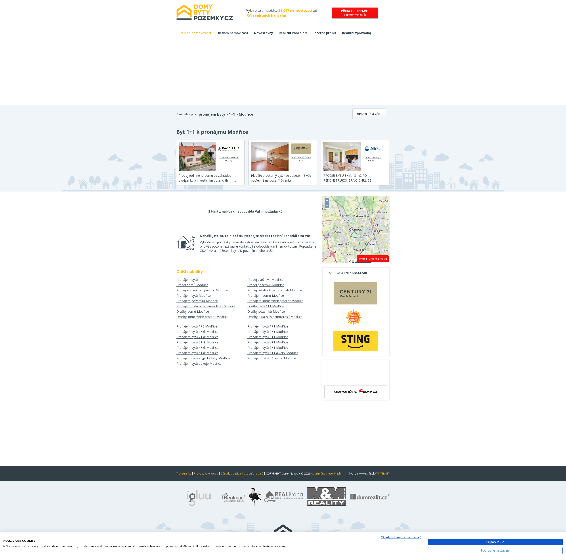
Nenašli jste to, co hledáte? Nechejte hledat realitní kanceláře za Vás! (256, 236)
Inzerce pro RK (325, 33)
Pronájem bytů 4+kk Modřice (197, 347)
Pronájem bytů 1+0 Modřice (196, 326)
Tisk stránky (183, 473)
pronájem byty (212, 114)
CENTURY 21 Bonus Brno (301, 159)
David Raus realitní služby (229, 159)
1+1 (232, 114)
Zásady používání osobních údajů (242, 473)
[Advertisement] (283, 72)
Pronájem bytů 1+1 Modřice (267, 326)
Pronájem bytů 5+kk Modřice (197, 353)
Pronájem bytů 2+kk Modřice (197, 337)
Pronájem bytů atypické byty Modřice (203, 358)
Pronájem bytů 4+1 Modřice (267, 342)
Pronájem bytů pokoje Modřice (199, 363)
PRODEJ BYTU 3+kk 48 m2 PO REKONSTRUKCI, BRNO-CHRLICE (347, 177)
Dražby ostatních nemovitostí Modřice (274, 317)
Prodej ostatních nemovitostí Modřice (274, 290)
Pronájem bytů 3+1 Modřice (267, 337)
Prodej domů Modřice (192, 285)
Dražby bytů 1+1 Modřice (265, 306)
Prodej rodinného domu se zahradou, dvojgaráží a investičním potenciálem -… (207, 177)
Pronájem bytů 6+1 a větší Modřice (272, 353)
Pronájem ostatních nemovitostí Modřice (205, 306)
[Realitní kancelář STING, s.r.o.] (355, 341)
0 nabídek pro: (186, 114)
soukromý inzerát (355, 13)
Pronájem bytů (187, 279)
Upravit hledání (369, 114)
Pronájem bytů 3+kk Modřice (197, 342)
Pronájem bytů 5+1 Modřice (267, 347)
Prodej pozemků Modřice (265, 285)
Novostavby (263, 33)
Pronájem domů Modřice (265, 295)
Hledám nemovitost (232, 33)
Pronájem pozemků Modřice (197, 301)
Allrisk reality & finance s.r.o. (373, 159)
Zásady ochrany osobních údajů (401, 537)
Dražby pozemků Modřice (266, 311)
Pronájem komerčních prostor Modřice (275, 301)
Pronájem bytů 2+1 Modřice (267, 331)
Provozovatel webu (206, 473)
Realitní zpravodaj (356, 33)
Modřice (246, 114)
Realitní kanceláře (293, 33)
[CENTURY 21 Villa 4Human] (355, 294)
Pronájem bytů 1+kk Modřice (197, 331)
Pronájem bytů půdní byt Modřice (271, 358)
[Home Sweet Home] (355, 319)
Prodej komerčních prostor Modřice (202, 290)
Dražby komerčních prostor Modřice (202, 317)
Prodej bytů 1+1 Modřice (265, 279)
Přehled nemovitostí (194, 33)
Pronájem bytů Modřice (193, 295)
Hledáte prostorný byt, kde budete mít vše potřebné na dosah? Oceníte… (281, 177)
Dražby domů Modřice (192, 311)
